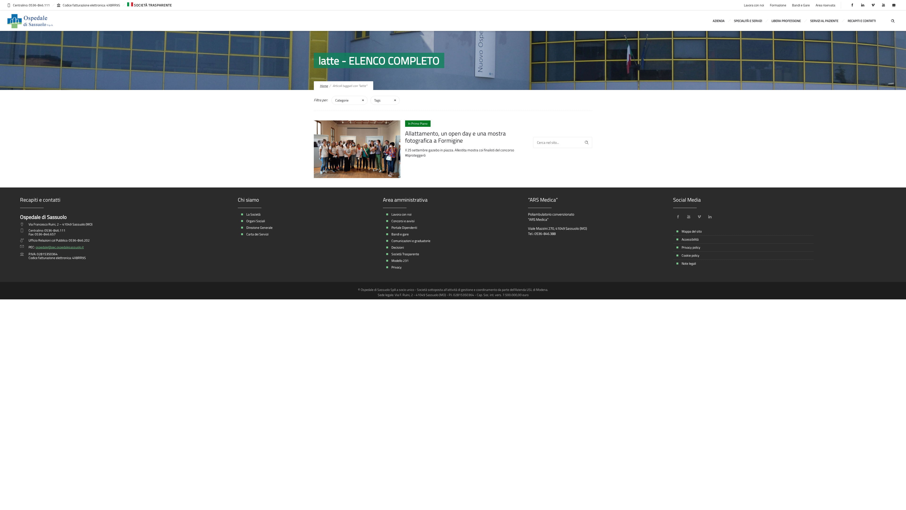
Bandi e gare (400, 234)
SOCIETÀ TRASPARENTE (152, 5)
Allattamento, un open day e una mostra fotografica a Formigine (455, 137)
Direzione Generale (259, 227)
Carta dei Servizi (257, 234)
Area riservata (825, 5)
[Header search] (892, 20)
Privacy (396, 267)
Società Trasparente (405, 253)
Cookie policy (690, 255)
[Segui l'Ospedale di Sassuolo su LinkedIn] (710, 217)
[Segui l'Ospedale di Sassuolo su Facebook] (678, 217)
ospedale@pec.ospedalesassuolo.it (60, 247)
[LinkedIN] (862, 5)
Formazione (778, 5)
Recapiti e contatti (862, 20)
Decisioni (397, 247)
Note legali (689, 263)
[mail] (894, 5)
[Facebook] (852, 5)
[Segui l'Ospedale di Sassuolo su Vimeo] (699, 217)
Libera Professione (786, 20)
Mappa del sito (692, 231)
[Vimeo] (873, 5)
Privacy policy (691, 247)
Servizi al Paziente (824, 20)
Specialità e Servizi (748, 20)
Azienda (719, 20)
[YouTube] (883, 5)
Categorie (341, 100)
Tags (377, 100)
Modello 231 (400, 260)
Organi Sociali (255, 220)
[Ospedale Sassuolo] (30, 20)
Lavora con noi (754, 5)
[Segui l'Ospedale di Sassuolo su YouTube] (689, 217)
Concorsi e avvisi (403, 220)
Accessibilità (690, 239)
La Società (253, 214)
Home (324, 85)
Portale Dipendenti (404, 227)
